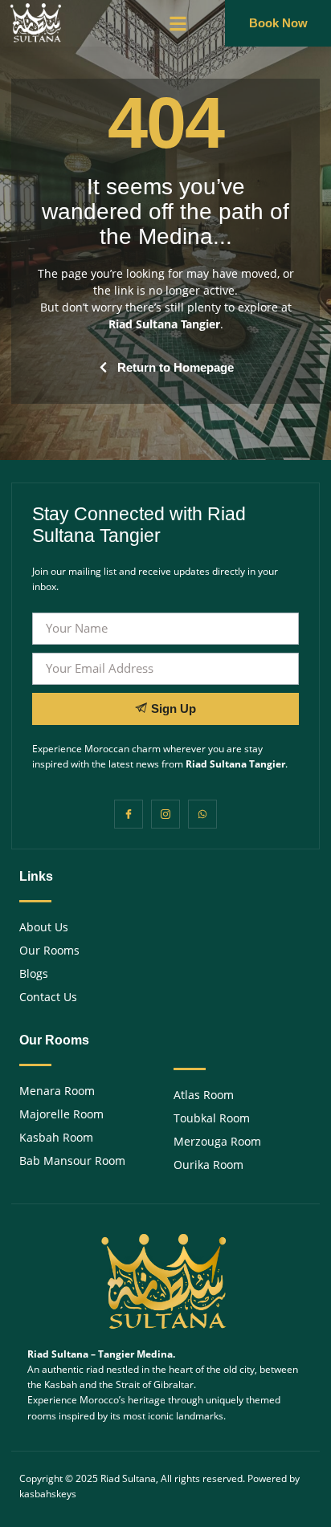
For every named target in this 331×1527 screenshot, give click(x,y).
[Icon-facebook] (128, 814)
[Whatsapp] (202, 814)
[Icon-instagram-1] (165, 814)
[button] (178, 24)
